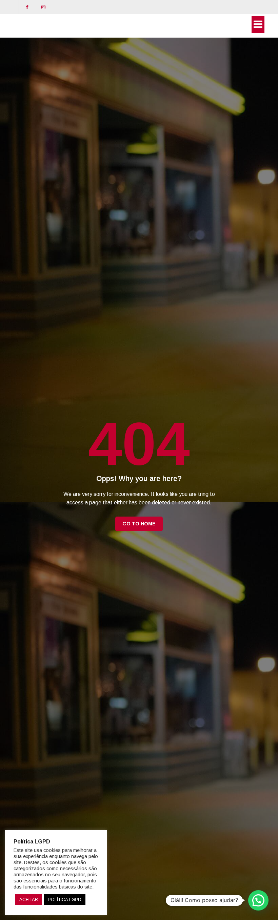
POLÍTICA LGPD (64, 899)
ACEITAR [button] (28, 899)
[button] (258, 900)
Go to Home (139, 523)
